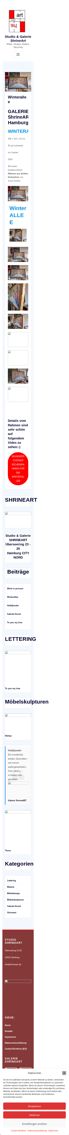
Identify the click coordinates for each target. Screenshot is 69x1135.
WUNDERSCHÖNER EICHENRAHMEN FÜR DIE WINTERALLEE (18, 468)
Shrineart (11, 912)
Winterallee (12, 597)
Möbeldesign (13, 893)
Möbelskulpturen (15, 900)
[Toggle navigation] (18, 54)
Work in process (15, 588)
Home (8, 1025)
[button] (64, 1073)
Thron (8, 850)
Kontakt (8, 1031)
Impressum (53, 1131)
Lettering (11, 880)
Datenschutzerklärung (37, 1131)
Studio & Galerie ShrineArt (18, 38)
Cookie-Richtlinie (18, 1131)
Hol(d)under (13, 605)
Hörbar (8, 736)
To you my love (14, 622)
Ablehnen (34, 1115)
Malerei (10, 887)
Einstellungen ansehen (34, 1123)
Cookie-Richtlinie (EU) (16, 1049)
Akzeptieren (34, 1106)
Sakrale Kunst (14, 614)
